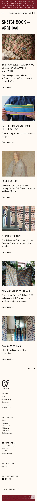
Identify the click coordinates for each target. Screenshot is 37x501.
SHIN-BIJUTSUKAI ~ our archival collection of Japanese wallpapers (18, 68)
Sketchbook (14, 22)
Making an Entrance (12, 346)
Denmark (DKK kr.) (10, 489)
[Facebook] (3, 479)
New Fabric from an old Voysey (17, 291)
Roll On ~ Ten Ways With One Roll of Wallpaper (16, 127)
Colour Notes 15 (10, 181)
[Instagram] (6, 479)
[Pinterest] (10, 479)
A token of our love (12, 236)
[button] (30, 13)
